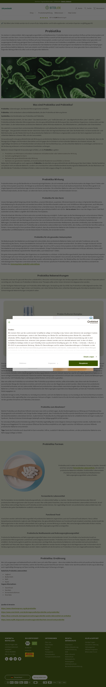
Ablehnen (22, 363)
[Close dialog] (91, 318)
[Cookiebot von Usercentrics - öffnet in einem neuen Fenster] (89, 322)
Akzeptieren (83, 363)
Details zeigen (89, 357)
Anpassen (51, 363)
